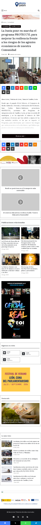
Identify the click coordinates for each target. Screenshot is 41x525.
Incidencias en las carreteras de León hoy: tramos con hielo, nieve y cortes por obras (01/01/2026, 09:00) (25, 469)
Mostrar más (20, 136)
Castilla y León (15, 26)
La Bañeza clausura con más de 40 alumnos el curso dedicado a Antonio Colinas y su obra (11, 269)
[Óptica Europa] (20, 17)
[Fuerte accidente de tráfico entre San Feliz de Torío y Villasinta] (7, 453)
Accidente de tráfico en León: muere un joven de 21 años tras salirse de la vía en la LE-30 (26, 443)
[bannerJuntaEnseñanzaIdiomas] (15, 338)
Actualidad (11, 22)
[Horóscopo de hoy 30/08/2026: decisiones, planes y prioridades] (30, 259)
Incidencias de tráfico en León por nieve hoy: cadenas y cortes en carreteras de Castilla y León (24, 478)
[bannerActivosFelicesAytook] (20, 159)
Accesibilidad (33, 504)
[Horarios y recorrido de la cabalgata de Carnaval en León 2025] (7, 461)
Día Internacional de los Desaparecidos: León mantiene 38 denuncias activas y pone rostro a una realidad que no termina (30, 244)
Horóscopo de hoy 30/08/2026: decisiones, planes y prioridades (29, 268)
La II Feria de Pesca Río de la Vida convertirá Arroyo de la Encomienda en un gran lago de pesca (10, 244)
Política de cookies (23, 504)
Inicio (4, 22)
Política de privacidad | (10, 504)
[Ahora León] (20, 4)
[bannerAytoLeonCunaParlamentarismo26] (15, 391)
